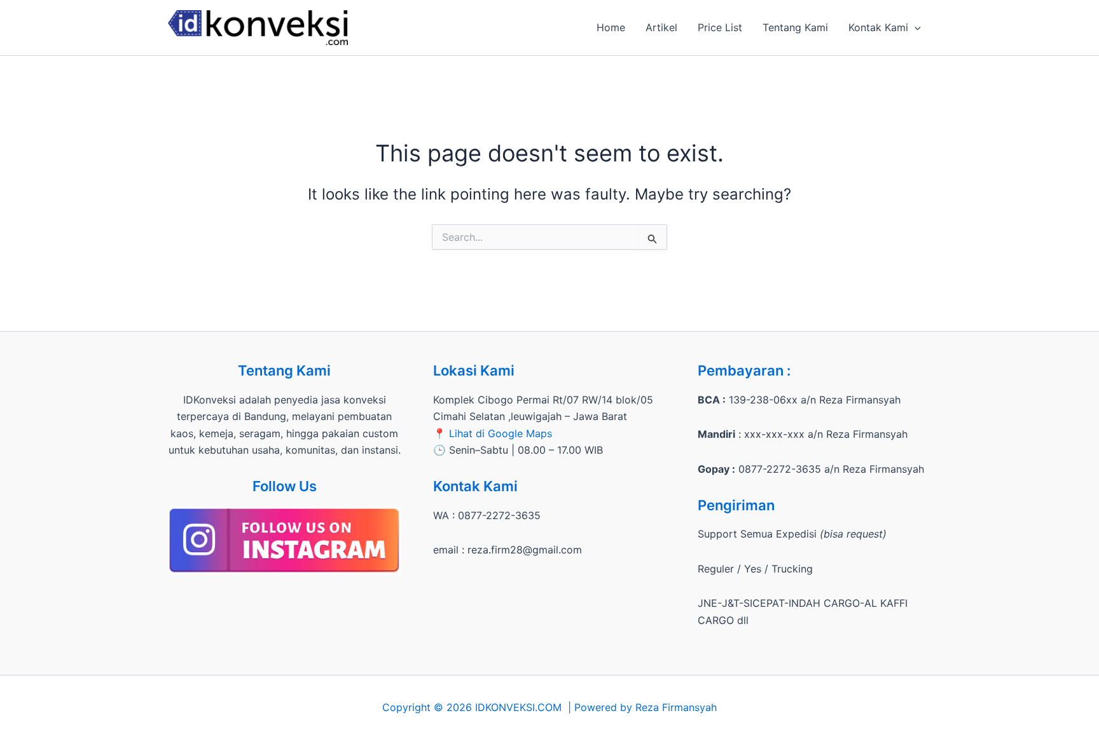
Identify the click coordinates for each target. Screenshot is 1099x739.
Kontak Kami (878, 27)
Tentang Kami (795, 27)
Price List (720, 27)
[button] (914, 27)
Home (611, 27)
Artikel (661, 27)
